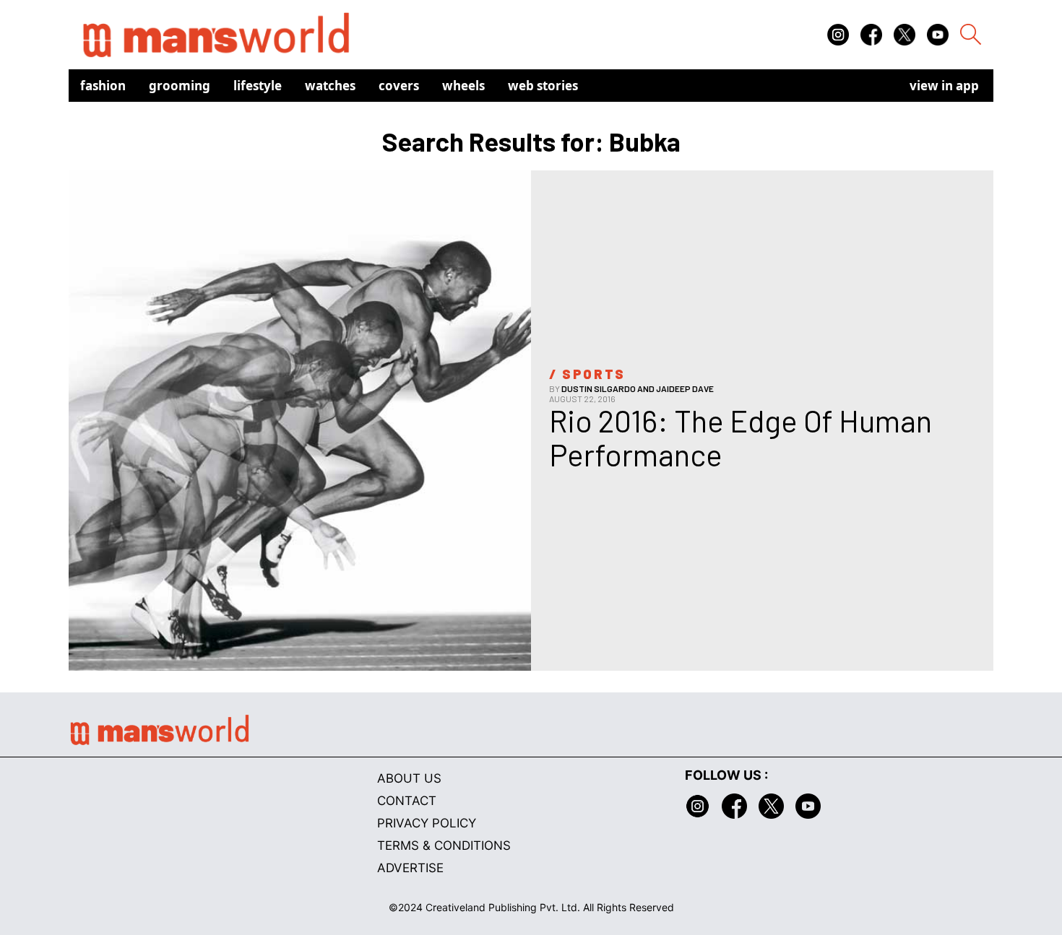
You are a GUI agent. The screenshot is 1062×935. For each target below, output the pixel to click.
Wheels (463, 85)
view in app (944, 85)
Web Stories (543, 85)
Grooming (179, 85)
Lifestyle (257, 85)
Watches (330, 85)
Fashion (103, 85)
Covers (399, 85)
